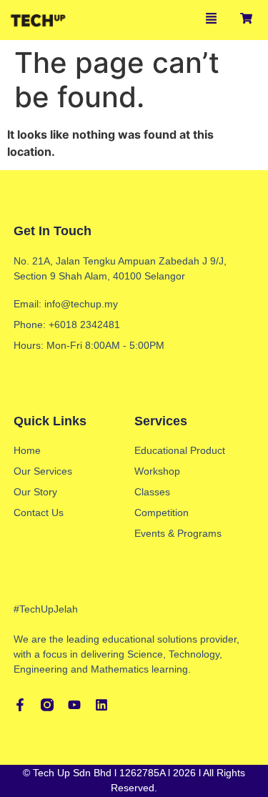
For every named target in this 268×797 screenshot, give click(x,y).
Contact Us (39, 512)
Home (27, 450)
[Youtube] (74, 704)
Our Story (35, 491)
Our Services (43, 471)
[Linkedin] (101, 704)
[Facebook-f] (20, 704)
